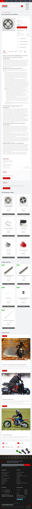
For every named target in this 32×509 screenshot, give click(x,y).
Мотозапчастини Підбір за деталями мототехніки (10, 11)
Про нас (3, 477)
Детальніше (3, 507)
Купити (8, 214)
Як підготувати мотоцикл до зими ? (8, 399)
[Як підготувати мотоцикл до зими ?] (16, 383)
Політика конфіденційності (8, 466)
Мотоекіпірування (19, 474)
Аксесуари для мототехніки (20, 472)
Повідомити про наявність (22, 27)
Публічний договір (23, 38)
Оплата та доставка (23, 47)
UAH (25, 1)
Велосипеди (18, 480)
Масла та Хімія (19, 473)
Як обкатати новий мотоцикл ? (7, 434)
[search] (22, 6)
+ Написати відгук (6, 178)
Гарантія (6, 443)
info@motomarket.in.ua (20, 495)
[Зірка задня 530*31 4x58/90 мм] (23, 200)
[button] (11, 1)
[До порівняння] (14, 196)
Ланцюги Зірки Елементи (21, 11)
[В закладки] (14, 195)
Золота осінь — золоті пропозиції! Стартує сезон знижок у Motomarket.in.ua (14, 364)
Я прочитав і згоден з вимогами (9, 466)
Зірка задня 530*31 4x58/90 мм (23, 205)
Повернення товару (4, 480)
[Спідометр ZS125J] (23, 222)
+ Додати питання (6, 188)
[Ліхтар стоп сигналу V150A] (23, 244)
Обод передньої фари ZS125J (8, 228)
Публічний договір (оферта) (6, 478)
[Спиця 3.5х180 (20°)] (8, 292)
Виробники (3, 483)
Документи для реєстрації (24, 41)
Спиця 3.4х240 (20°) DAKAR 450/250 (8, 320)
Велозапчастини (19, 481)
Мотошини (18, 479)
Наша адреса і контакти (23, 44)
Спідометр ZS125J (23, 228)
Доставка (21, 443)
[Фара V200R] (8, 244)
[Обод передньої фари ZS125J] (8, 222)
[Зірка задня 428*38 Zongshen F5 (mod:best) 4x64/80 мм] (8, 200)
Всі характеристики (27, 30)
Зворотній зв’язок (4, 479)
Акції (2, 484)
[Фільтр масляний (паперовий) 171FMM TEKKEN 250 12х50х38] (23, 292)
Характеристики (11, 51)
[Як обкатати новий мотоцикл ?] (16, 419)
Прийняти (28, 507)
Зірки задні (26, 11)
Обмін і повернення (4, 473)
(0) (23, 17)
